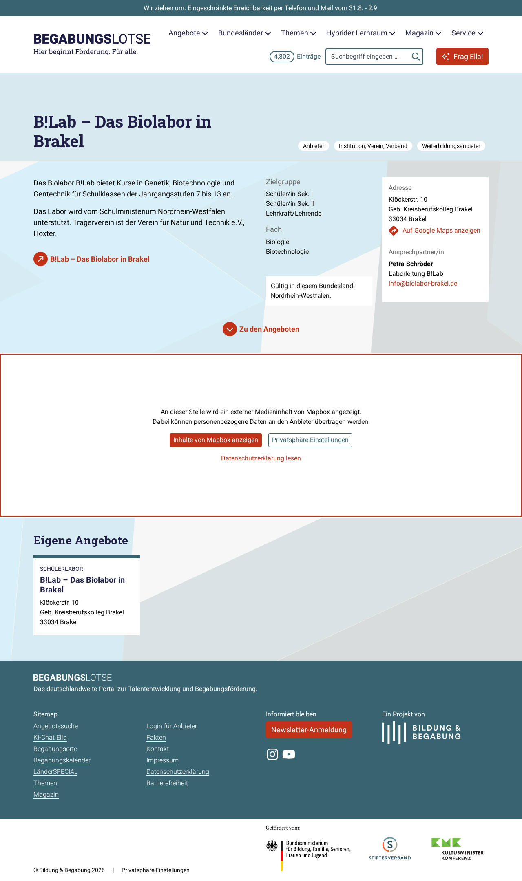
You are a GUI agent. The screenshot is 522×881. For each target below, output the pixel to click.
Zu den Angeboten (269, 329)
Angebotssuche (55, 726)
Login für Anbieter (171, 726)
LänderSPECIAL (55, 771)
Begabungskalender (62, 760)
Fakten (156, 737)
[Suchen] (416, 56)
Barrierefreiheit (167, 783)
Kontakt (157, 749)
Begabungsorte (55, 749)
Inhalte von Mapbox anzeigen (215, 440)
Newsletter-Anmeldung (309, 729)
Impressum (162, 760)
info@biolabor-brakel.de (423, 283)
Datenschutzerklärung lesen (261, 458)
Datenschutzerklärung (177, 771)
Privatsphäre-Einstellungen (310, 440)
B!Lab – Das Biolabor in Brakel (100, 259)
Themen (45, 783)
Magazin (46, 794)
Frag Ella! (468, 56)
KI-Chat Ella (50, 737)
